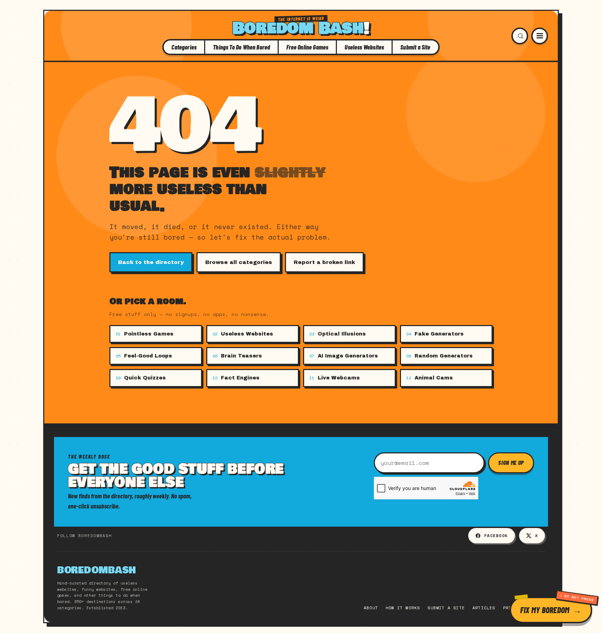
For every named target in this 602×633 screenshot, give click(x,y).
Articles (483, 608)
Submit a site (446, 608)
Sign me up (511, 462)
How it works (403, 608)
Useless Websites (364, 47)
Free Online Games (307, 47)
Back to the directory (151, 262)
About (371, 608)
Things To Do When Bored (241, 47)
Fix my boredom (544, 610)
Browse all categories (238, 262)
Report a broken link (324, 262)
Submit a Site (415, 47)
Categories (183, 47)
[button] (519, 36)
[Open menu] (539, 36)
